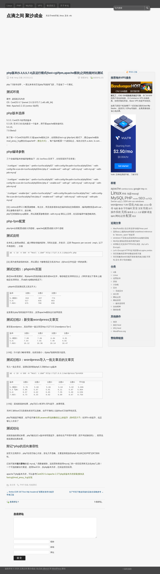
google (137, 189)
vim (130, 201)
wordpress (117, 204)
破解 (144, 212)
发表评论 (97, 78)
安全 (135, 208)
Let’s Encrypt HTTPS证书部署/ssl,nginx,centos (132, 250)
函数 (141, 205)
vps (133, 201)
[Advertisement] (80, 46)
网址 (52, 552)
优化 (131, 204)
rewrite (135, 199)
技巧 (150, 208)
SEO (141, 198)
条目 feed (117, 325)
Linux (9, 5)
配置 (129, 215)
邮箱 (52, 547)
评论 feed (117, 328)
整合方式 (42, 141)
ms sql (126, 193)
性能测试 (33, 485)
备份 (120, 208)
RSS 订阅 (133, 72)
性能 (26, 485)
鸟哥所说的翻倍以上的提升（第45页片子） (58, 417)
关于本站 (64, 5)
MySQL (29, 5)
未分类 (12, 485)
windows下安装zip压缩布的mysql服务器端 (131, 238)
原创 (115, 281)
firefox (130, 189)
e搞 (114, 272)
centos (124, 189)
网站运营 (120, 215)
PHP (19, 5)
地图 (116, 208)
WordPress (56, 569)
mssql (135, 193)
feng (16, 78)
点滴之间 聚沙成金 (25, 15)
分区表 (146, 205)
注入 (135, 212)
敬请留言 (51, 5)
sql (146, 199)
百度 (139, 212)
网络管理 (117, 300)
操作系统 (116, 212)
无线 (124, 212)
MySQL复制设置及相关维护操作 (126, 241)
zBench (46, 569)
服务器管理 (120, 303)
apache (116, 188)
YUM (125, 205)
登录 (115, 322)
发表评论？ (14, 502)
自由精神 (117, 306)
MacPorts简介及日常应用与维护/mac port (130, 228)
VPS (40, 5)
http (143, 189)
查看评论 (84, 78)
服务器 (130, 212)
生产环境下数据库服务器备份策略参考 (86, 492)
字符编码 (127, 208)
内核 (137, 205)
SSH (125, 201)
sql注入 (120, 201)
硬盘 (149, 212)
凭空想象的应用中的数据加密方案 (127, 254)
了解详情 (134, 174)
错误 (134, 216)
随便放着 (117, 310)
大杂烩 (116, 285)
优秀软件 (117, 278)
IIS (146, 189)
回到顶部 (128, 569)
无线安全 (119, 291)
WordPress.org (119, 331)
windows (139, 201)
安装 (140, 208)
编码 (113, 216)
